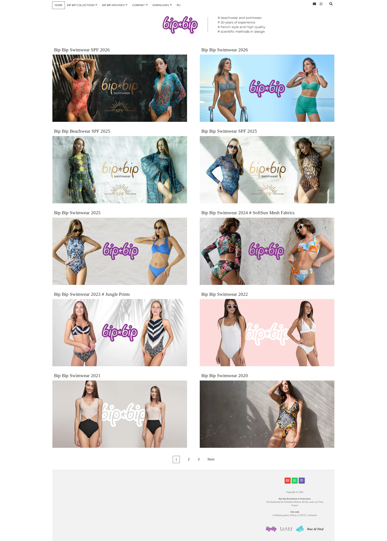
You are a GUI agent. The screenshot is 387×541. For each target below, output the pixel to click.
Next (211, 459)
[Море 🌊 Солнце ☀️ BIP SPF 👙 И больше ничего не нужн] (109, 495)
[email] (314, 4)
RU (179, 5)
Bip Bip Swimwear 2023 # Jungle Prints (92, 294)
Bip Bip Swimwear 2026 (224, 49)
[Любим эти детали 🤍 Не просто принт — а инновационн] (243, 515)
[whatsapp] (321, 4)
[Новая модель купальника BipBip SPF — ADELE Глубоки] (76, 515)
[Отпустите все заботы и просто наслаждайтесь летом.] (176, 495)
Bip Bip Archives (113, 5)
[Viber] (302, 481)
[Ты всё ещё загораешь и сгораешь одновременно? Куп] (210, 515)
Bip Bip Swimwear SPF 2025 (229, 131)
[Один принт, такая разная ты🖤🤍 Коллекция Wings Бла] (176, 515)
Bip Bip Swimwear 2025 (77, 212)
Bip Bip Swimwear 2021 (77, 375)
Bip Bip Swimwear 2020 (224, 375)
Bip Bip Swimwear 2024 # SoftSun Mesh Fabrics (247, 212)
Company (138, 5)
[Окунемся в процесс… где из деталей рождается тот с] (243, 495)
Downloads (161, 5)
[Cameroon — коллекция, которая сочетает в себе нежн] (210, 495)
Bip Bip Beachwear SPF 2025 (82, 131)
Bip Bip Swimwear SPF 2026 (82, 49)
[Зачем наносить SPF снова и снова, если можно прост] (76, 495)
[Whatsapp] (295, 481)
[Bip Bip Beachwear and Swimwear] (193, 29)
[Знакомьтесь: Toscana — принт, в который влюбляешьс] (109, 515)
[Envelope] (288, 481)
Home (58, 5)
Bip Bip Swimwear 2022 (224, 294)
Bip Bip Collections (81, 5)
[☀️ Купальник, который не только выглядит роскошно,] (143, 495)
